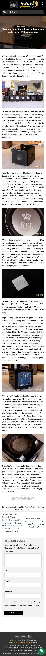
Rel (19, 509)
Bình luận (8, 551)
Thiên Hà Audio (34, 38)
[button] (3, 4)
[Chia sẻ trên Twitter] (21, 499)
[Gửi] (41, 12)
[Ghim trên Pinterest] (29, 499)
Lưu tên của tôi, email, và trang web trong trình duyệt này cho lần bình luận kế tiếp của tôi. (22, 605)
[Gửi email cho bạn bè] (25, 499)
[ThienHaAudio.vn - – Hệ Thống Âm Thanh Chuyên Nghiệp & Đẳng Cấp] (24, 4)
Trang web (8, 591)
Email (7, 581)
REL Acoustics (25, 509)
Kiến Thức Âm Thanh (23, 26)
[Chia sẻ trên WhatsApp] (13, 499)
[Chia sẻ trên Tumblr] (33, 499)
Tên (6, 571)
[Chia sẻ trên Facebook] (17, 499)
